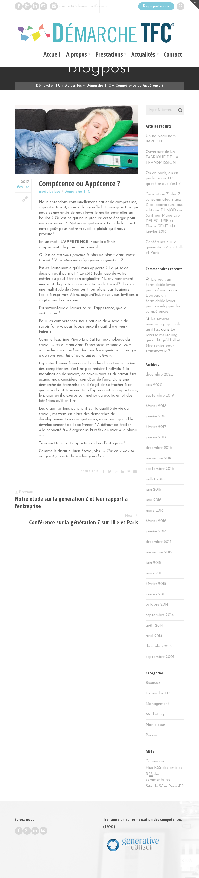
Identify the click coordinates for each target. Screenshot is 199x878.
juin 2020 (154, 385)
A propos (76, 54)
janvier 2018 (156, 416)
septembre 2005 (160, 657)
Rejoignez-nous (156, 6)
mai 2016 (153, 500)
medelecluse (49, 192)
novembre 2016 (159, 458)
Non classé (155, 725)
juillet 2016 (155, 479)
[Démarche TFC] (99, 34)
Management (157, 704)
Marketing (155, 714)
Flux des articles (164, 768)
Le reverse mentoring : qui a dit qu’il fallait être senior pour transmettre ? (163, 340)
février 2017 (156, 427)
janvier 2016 (156, 531)
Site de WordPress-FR (165, 786)
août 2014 (154, 626)
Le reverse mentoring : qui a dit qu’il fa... (164, 324)
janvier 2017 (156, 437)
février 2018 (156, 406)
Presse (151, 735)
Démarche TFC (77, 192)
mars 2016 (155, 511)
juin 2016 (153, 490)
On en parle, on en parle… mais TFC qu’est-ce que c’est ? (163, 178)
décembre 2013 (159, 646)
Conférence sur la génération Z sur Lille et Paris (164, 247)
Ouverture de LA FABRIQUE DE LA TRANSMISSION (162, 157)
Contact (173, 54)
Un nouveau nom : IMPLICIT (162, 138)
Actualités (143, 54)
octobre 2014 (157, 605)
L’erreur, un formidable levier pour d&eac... (160, 285)
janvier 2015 (156, 594)
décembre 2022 (159, 375)
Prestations (109, 54)
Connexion (155, 761)
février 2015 (156, 584)
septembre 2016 (160, 469)
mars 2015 (154, 573)
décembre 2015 (159, 542)
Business (153, 683)
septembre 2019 (160, 396)
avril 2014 (154, 636)
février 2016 (156, 521)
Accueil (51, 54)
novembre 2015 (159, 552)
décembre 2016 (159, 448)
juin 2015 (153, 563)
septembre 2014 (160, 615)
